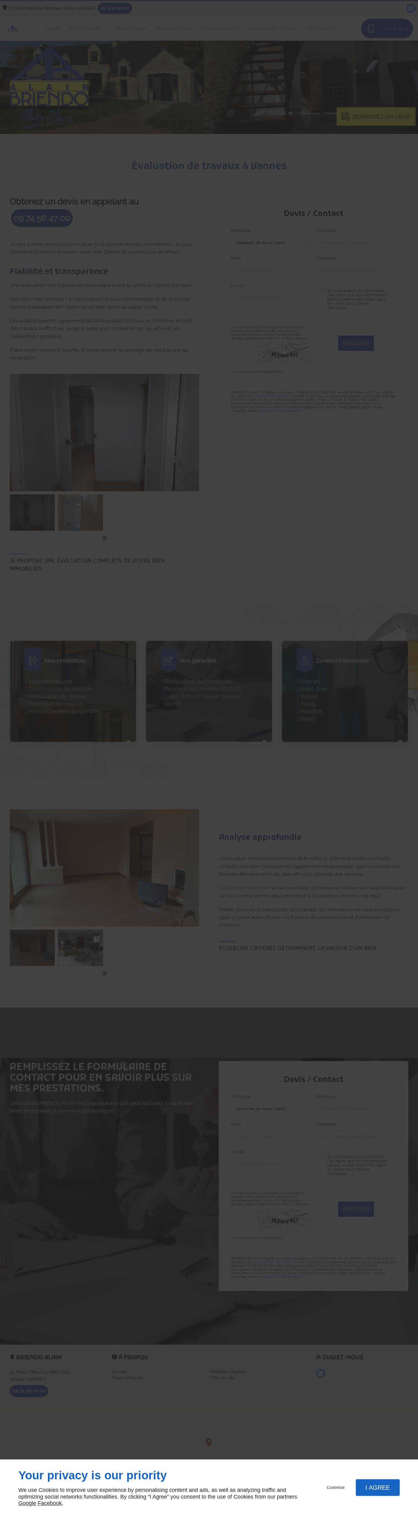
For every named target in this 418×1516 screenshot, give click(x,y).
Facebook (50, 1503)
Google (27, 1503)
